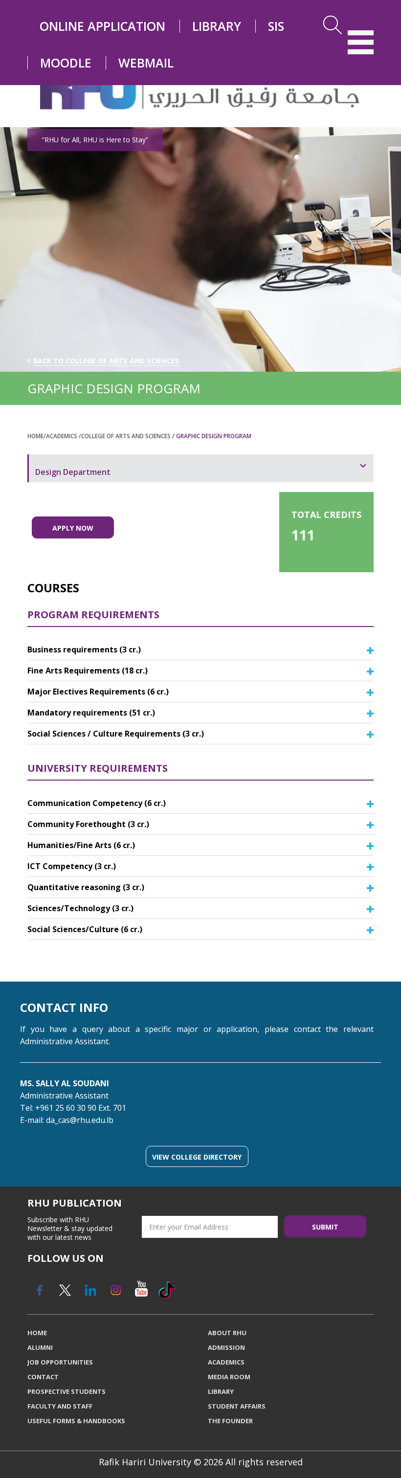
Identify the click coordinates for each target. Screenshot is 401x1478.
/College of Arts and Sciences (125, 436)
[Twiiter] (64, 1290)
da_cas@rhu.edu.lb (79, 1120)
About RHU (227, 1332)
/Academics (61, 436)
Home (35, 436)
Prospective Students (66, 1391)
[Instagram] (115, 1290)
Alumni (40, 1347)
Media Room (229, 1376)
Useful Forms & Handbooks (76, 1420)
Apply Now (72, 528)
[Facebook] (39, 1290)
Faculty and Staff (59, 1406)
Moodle (65, 62)
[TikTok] (166, 1290)
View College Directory (197, 1157)
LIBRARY (216, 26)
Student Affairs (237, 1406)
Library (221, 1391)
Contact (43, 1376)
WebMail (146, 62)
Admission (226, 1347)
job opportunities (60, 1362)
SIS (276, 26)
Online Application (102, 26)
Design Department (73, 472)
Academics (226, 1362)
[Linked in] (90, 1290)
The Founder (230, 1420)
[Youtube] (141, 1290)
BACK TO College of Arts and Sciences (106, 360)
